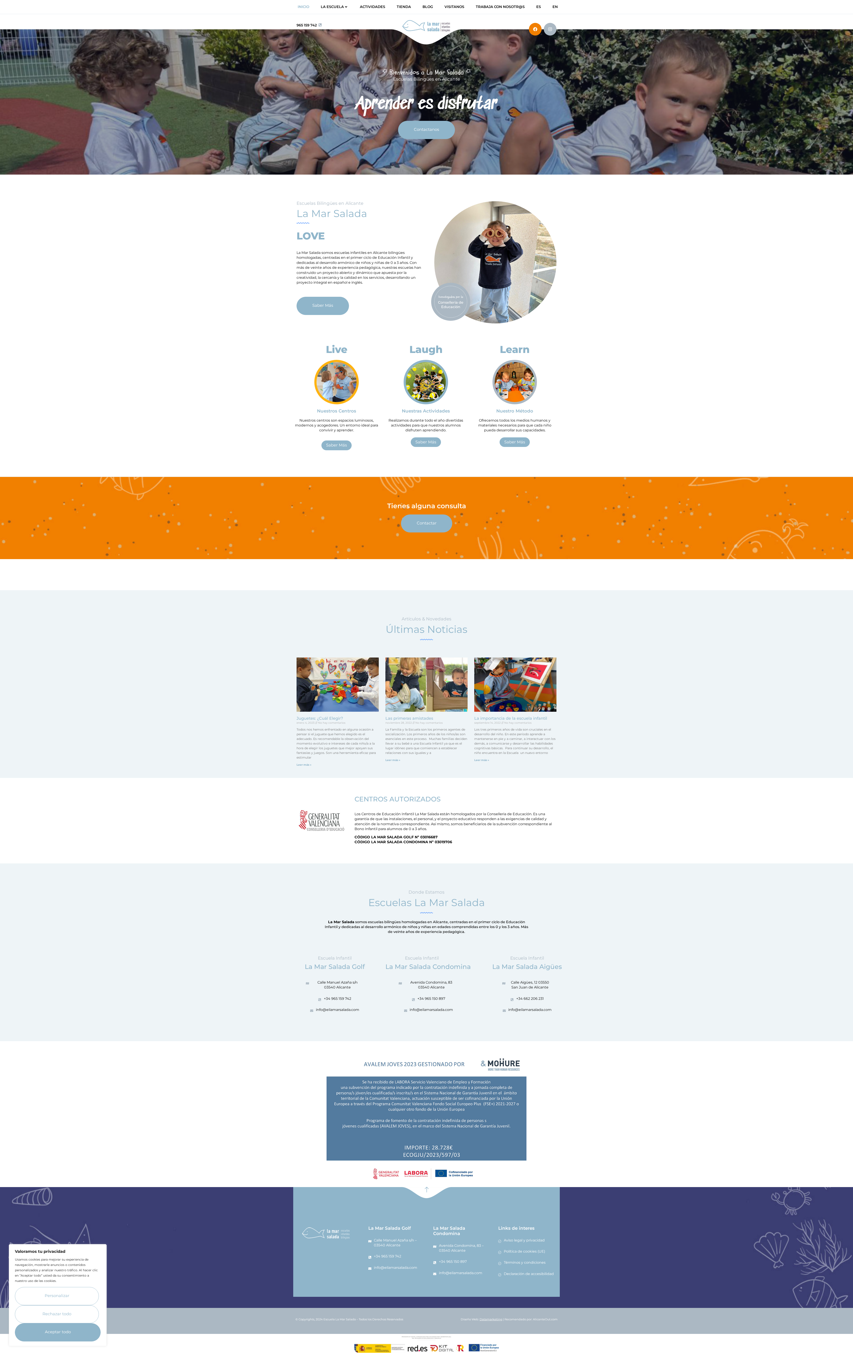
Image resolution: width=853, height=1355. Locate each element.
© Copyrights (304, 1319)
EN (555, 7)
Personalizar (57, 1295)
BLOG (428, 7)
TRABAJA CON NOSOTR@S (500, 7)
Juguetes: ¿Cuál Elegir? (320, 718)
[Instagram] (550, 29)
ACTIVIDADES (372, 7)
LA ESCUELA (332, 7)
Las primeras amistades (409, 718)
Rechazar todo (56, 1313)
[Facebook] (535, 29)
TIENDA (404, 7)
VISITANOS (454, 7)
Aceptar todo (58, 1331)
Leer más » (304, 764)
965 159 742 (307, 25)
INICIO (303, 7)
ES (538, 7)
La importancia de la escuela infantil (510, 718)
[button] (336, 445)
